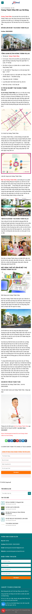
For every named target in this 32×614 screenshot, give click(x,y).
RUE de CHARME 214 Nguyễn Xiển (14, 502)
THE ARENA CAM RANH (12, 523)
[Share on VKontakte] (20, 440)
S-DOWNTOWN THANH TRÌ (8, 446)
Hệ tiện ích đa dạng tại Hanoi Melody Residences (15, 513)
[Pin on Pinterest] (17, 440)
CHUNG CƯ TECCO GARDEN (23, 446)
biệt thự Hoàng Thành (19, 426)
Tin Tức (12, 8)
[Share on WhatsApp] (6, 440)
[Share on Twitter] (11, 440)
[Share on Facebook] (9, 440)
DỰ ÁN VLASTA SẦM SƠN (12, 507)
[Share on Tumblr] (25, 440)
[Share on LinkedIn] (23, 440)
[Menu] (2, 2)
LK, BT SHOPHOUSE (5, 8)
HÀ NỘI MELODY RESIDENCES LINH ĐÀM (17, 518)
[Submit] (29, 493)
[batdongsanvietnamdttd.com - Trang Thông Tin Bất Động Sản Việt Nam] (16, 3)
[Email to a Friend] (14, 440)
